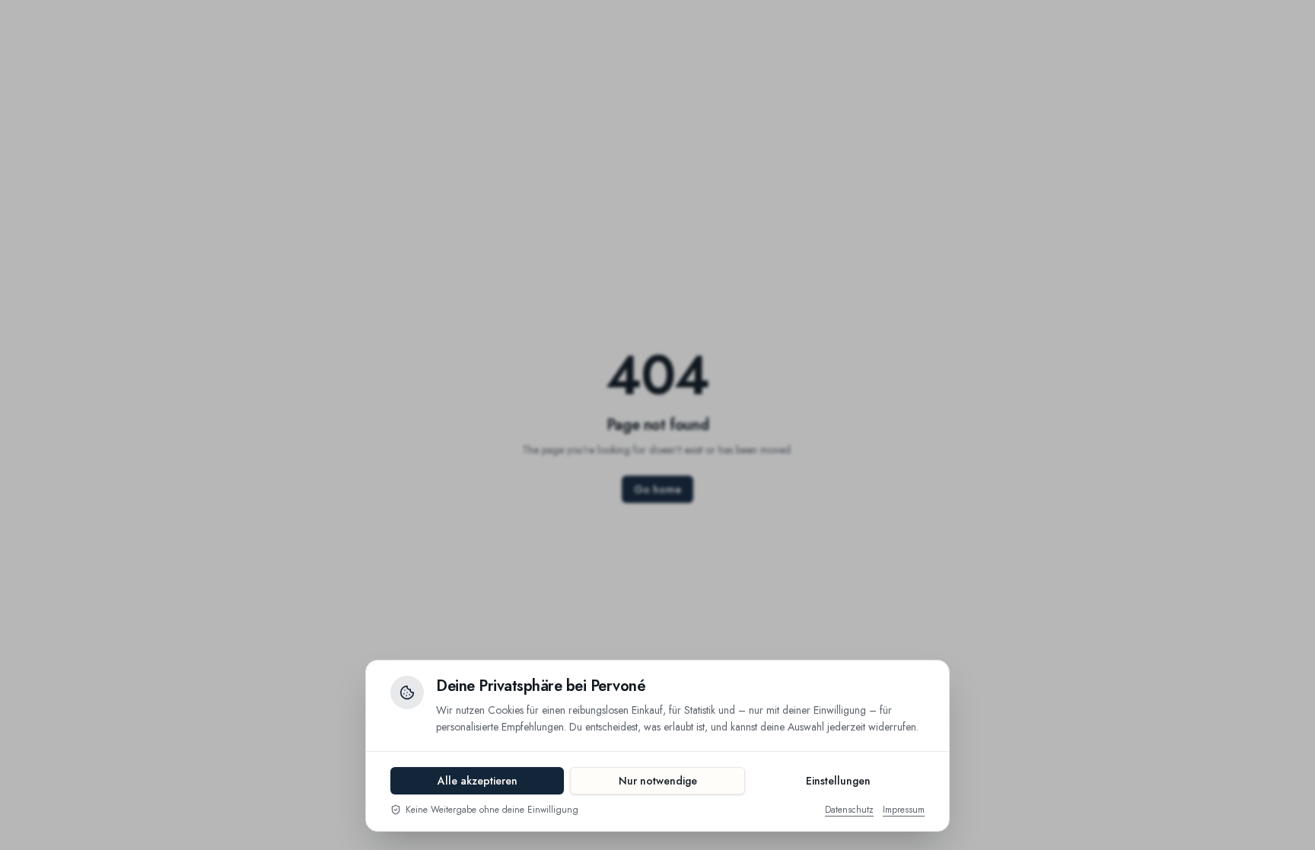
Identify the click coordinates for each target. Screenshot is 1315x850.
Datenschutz (849, 810)
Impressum (904, 810)
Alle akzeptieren (477, 780)
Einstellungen (838, 780)
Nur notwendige (658, 780)
